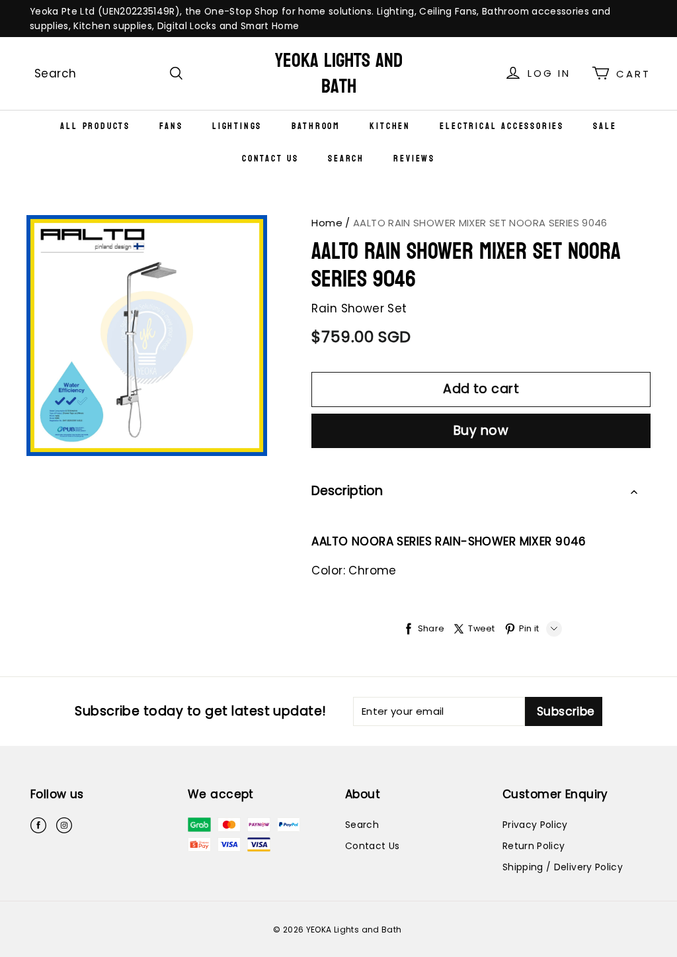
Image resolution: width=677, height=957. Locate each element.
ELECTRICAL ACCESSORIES (502, 126)
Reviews (414, 158)
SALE (604, 126)
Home (326, 223)
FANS (170, 126)
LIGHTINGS (237, 126)
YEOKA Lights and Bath (339, 73)
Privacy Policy (535, 824)
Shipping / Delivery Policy (562, 867)
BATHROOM (316, 126)
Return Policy (533, 845)
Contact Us (270, 158)
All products (95, 126)
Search (346, 158)
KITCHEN (390, 126)
